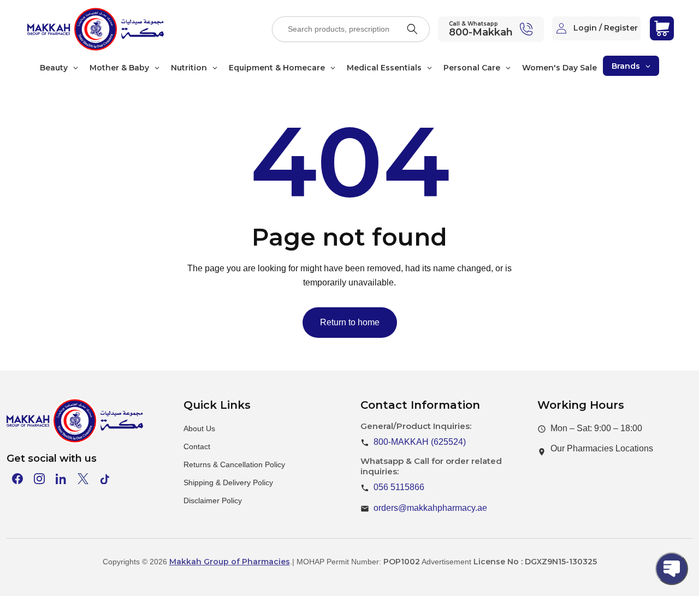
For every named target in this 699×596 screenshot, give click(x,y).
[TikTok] (105, 479)
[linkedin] (61, 479)
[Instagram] (39, 479)
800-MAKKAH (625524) (420, 441)
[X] (83, 479)
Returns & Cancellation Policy (234, 464)
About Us (199, 428)
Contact (196, 446)
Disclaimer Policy (212, 500)
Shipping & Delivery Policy (228, 482)
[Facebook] (17, 479)
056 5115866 (399, 487)
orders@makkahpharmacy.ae (430, 507)
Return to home (350, 322)
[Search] (412, 29)
